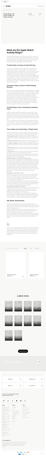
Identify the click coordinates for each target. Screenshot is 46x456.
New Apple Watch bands (5, 414)
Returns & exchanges (26, 412)
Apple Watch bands (5, 407)
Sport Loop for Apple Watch (6, 419)
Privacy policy (25, 417)
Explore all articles (23, 351)
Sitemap (13, 421)
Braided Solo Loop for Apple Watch (6, 422)
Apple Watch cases (5, 409)
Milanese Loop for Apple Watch (5, 425)
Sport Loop (9, 172)
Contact (24, 415)
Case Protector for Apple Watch (5, 427)
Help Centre (25, 407)
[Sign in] (40, 6)
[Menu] (4, 6)
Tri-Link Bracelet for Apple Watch (5, 433)
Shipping (14, 416)
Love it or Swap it (15, 410)
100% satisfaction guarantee (15, 415)
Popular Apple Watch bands (6, 411)
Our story (14, 407)
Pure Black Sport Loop (11, 274)
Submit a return (25, 410)
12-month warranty (15, 412)
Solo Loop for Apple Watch (5, 435)
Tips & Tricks (9, 10)
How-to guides (25, 414)
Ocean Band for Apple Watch (6, 430)
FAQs (13, 420)
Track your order (26, 409)
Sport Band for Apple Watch (6, 417)
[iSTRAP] (8, 6)
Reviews (13, 418)
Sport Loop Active (11, 186)
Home (4, 10)
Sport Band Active (11, 158)
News (38, 302)
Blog (13, 409)
